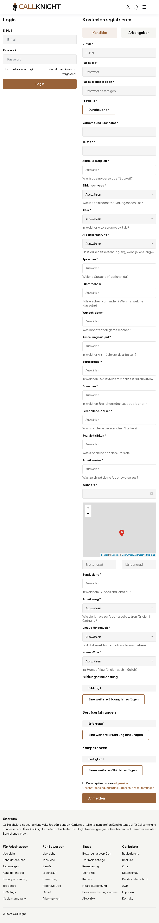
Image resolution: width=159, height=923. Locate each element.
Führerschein (91, 284)
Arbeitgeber (138, 32)
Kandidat (99, 32)
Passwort (9, 50)
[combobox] (119, 194)
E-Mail (7, 30)
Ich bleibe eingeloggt (19, 69)
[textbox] (103, 169)
